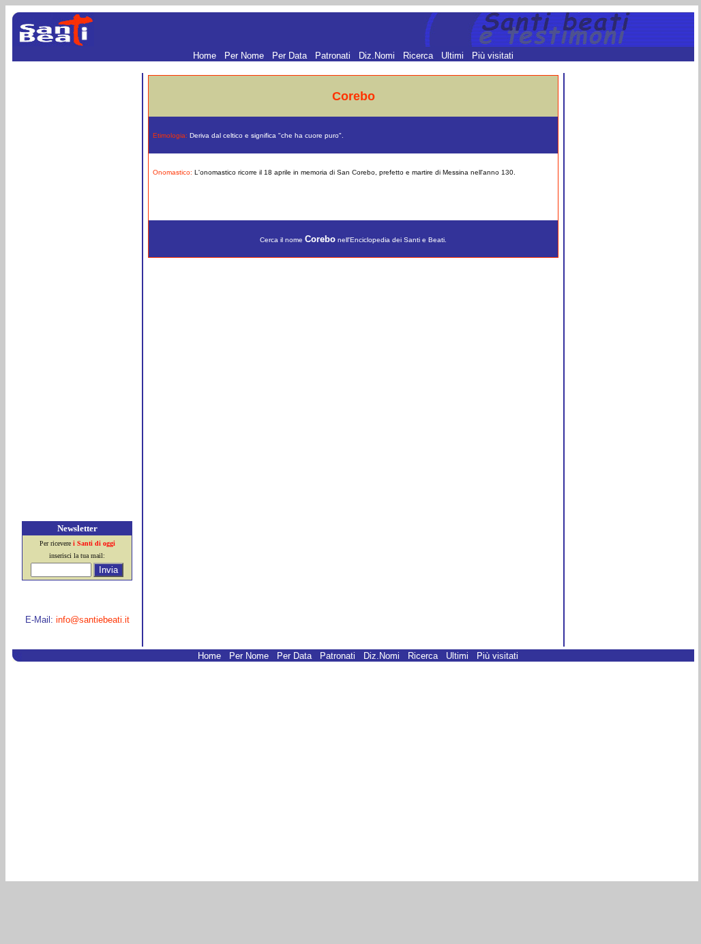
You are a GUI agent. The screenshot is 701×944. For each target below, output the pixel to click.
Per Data (291, 55)
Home (206, 55)
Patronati (334, 55)
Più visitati (492, 55)
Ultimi (453, 55)
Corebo (320, 239)
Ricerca (419, 55)
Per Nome (245, 55)
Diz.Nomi (378, 55)
